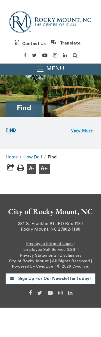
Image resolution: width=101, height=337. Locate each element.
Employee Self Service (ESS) (50, 250)
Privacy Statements (38, 256)
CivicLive (44, 267)
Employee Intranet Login (49, 244)
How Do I (32, 157)
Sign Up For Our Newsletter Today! (54, 279)
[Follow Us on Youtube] (45, 55)
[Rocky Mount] (50, 23)
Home (12, 157)
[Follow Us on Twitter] (34, 55)
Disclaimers (70, 256)
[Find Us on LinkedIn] (64, 55)
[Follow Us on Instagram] (55, 55)
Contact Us (34, 44)
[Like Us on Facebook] (25, 55)
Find (11, 130)
